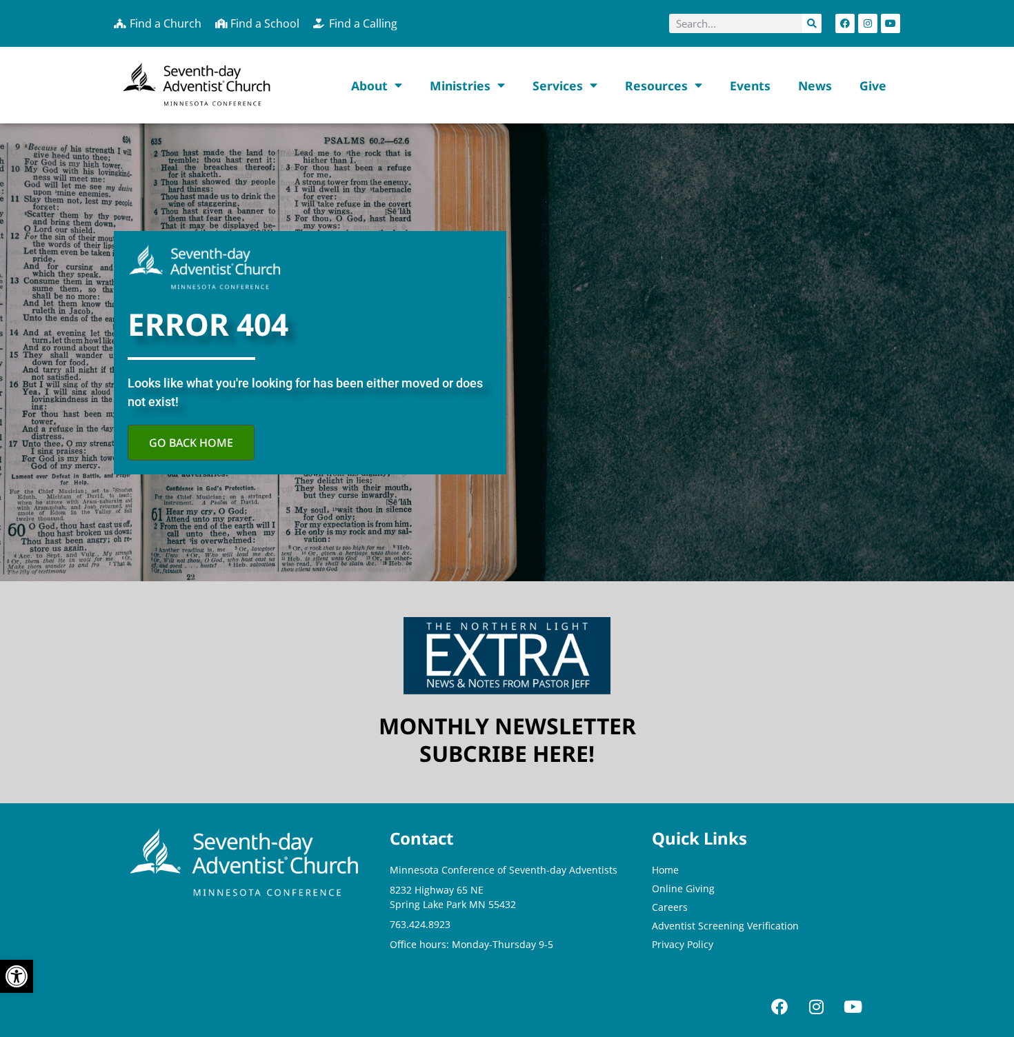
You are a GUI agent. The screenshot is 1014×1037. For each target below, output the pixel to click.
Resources (656, 85)
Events (750, 85)
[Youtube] (890, 23)
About (369, 85)
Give (872, 85)
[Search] (812, 23)
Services (558, 85)
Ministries (460, 85)
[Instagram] (867, 23)
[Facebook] (845, 23)
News (815, 85)
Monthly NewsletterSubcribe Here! (507, 739)
